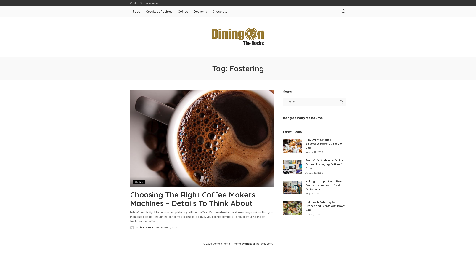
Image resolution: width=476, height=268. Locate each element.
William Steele (144, 227)
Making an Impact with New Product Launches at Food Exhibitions (323, 185)
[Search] (343, 11)
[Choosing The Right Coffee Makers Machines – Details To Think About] (202, 138)
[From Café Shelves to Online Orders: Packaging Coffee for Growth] (292, 167)
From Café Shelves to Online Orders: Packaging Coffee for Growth (325, 164)
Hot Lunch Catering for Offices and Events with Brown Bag (325, 206)
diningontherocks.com (258, 243)
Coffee (139, 182)
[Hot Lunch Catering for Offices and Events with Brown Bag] (292, 208)
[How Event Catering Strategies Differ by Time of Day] (292, 146)
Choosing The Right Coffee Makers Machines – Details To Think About (192, 199)
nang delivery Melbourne (303, 118)
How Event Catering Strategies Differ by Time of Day (324, 143)
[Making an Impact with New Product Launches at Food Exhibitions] (292, 187)
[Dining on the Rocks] (238, 36)
